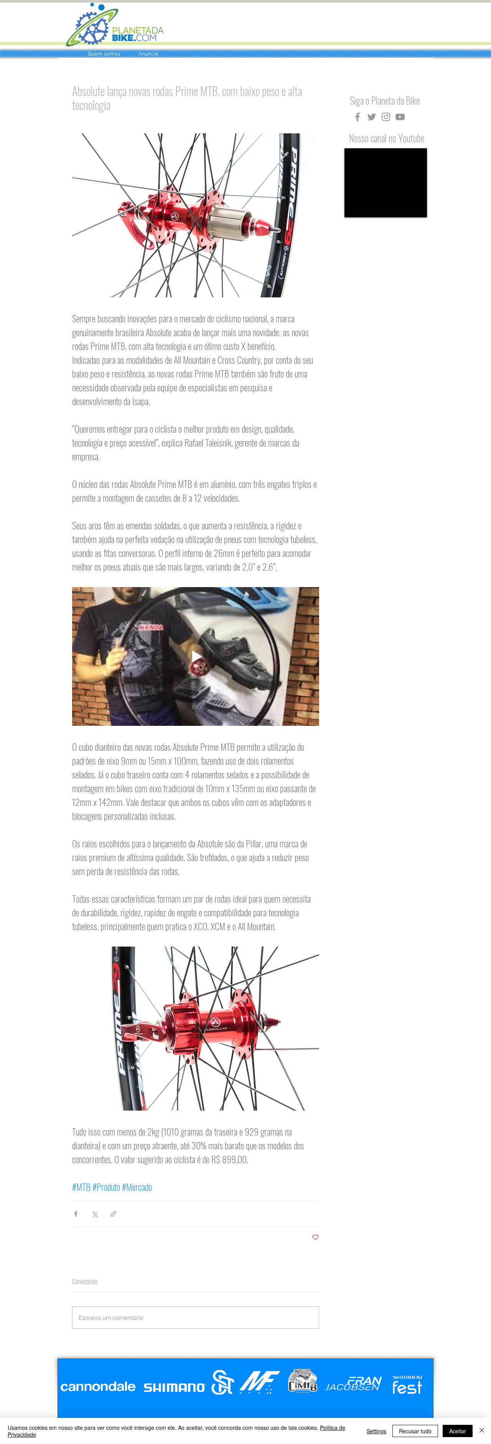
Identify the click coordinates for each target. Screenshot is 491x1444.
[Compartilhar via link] (113, 1214)
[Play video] (195, 656)
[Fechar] (481, 1431)
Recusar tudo (415, 1431)
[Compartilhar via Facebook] (75, 1214)
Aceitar (457, 1431)
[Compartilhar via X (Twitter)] (94, 1214)
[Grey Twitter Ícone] (371, 117)
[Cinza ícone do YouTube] (400, 117)
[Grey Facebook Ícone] (357, 117)
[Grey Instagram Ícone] (386, 117)
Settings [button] (376, 1431)
